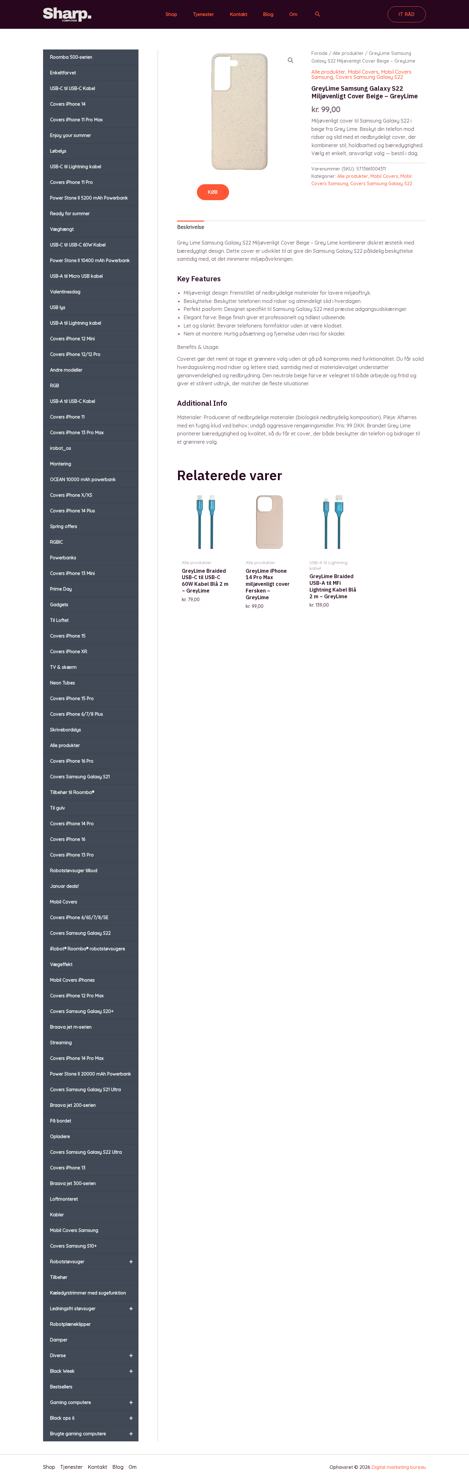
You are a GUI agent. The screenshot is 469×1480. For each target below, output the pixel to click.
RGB (54, 386)
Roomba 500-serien (71, 57)
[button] (318, 14)
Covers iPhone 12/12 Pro (75, 354)
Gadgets (59, 605)
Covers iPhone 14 (68, 104)
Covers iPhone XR (68, 651)
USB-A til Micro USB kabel (76, 276)
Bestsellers (61, 1387)
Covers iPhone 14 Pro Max (77, 1058)
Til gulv (57, 808)
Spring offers (63, 526)
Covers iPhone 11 (67, 417)
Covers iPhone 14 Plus (72, 511)
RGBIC (56, 542)
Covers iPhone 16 (67, 839)
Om (293, 14)
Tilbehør (58, 1277)
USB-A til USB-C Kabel (72, 401)
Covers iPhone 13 (68, 1168)
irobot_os (60, 448)
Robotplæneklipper (70, 1324)
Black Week (91, 1371)
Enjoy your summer (70, 135)
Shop (171, 14)
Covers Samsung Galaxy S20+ (82, 1011)
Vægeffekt (61, 964)
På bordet (60, 1121)
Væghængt (62, 229)
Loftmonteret (64, 1199)
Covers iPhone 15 (68, 636)
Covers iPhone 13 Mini (72, 573)
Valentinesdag (65, 292)
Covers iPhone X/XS (71, 495)
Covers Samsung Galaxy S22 (80, 933)
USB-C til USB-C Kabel (72, 88)
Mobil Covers (63, 902)
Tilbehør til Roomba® (72, 792)
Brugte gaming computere (91, 1434)
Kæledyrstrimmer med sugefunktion (88, 1293)
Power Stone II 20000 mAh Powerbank (90, 1074)
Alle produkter (65, 745)
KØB (213, 192)
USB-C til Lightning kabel (75, 167)
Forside (319, 53)
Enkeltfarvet (63, 73)
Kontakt (238, 14)
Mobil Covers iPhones (72, 980)
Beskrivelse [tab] (190, 227)
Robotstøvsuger (91, 1261)
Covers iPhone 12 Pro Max (77, 996)
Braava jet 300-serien (73, 1183)
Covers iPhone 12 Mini (72, 339)
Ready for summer (70, 213)
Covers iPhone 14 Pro (72, 824)
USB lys (57, 307)
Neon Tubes (62, 683)
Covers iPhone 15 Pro (72, 698)
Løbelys (58, 151)
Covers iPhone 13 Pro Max (77, 432)
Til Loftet (59, 620)
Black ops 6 (91, 1418)
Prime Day (61, 589)
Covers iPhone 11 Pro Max (76, 120)
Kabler (57, 1215)
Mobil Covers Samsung (74, 1230)
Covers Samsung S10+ (73, 1246)
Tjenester (203, 14)
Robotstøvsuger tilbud (73, 870)
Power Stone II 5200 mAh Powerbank (89, 198)
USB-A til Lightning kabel (75, 323)
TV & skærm (63, 667)
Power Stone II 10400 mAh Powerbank (90, 260)
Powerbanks (63, 558)
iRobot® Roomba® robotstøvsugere (87, 949)
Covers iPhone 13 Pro (72, 855)
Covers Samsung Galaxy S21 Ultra (85, 1089)
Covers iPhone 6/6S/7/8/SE (79, 917)
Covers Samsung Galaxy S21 (80, 777)
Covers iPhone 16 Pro (71, 761)
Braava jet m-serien (71, 1027)
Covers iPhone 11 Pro (71, 182)
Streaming (61, 1043)
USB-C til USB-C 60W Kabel (78, 245)
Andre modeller (66, 370)
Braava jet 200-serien (73, 1105)
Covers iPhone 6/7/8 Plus (76, 714)
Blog (268, 14)
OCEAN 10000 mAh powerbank (83, 479)
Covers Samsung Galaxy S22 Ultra (86, 1152)
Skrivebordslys (65, 730)
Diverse (91, 1355)
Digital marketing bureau (399, 1467)
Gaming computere (91, 1402)
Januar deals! (64, 886)
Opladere (60, 1136)
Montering (60, 464)
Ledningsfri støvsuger (91, 1308)
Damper (58, 1340)
